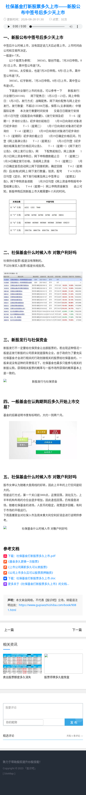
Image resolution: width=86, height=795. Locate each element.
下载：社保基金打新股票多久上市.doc (32, 578)
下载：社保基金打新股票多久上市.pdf (31, 556)
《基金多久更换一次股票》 (23, 561)
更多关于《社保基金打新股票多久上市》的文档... (38, 584)
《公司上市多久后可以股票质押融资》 (30, 572)
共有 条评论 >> (75, 736)
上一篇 (9, 630)
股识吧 (30, 768)
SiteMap (9, 773)
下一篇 (77, 630)
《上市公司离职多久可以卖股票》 (28, 567)
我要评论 (11, 707)
